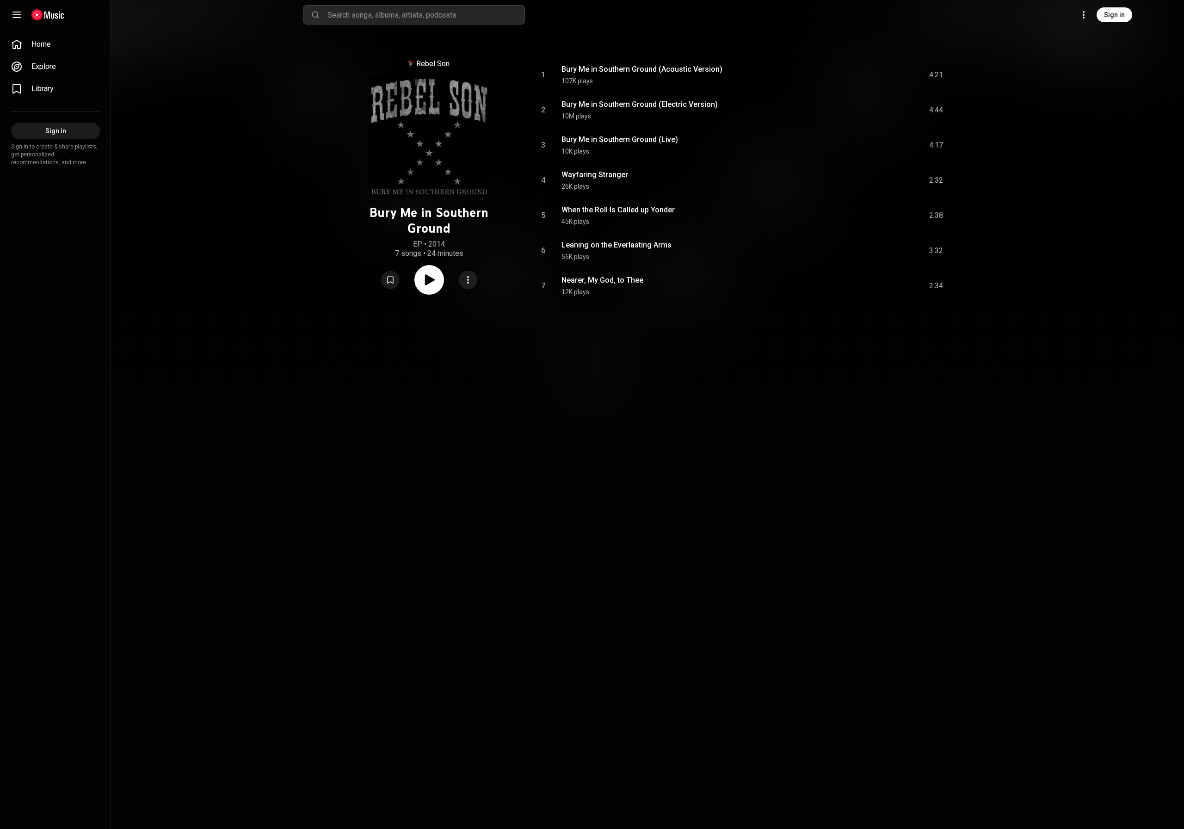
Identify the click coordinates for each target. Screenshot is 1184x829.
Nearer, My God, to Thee (602, 280)
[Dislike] (884, 75)
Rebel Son (433, 63)
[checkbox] (936, 74)
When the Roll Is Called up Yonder (618, 209)
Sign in (1114, 15)
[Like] (866, 75)
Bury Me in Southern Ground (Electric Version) (639, 104)
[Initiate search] (315, 14)
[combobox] (425, 15)
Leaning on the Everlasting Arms (616, 245)
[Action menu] (468, 280)
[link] (55, 44)
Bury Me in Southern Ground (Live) (619, 139)
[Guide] (16, 14)
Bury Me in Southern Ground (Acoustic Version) (641, 69)
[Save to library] (390, 279)
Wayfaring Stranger (594, 174)
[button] (390, 280)
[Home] (47, 14)
